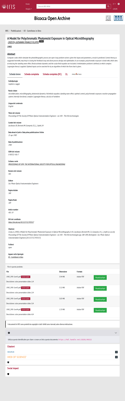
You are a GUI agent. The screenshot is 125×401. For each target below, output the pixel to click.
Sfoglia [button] (28, 9)
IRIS (6, 30)
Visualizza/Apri (100, 277)
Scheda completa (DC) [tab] (52, 74)
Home (28, 4)
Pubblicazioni (16, 30)
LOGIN (115, 9)
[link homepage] (9, 6)
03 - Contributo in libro (32, 30)
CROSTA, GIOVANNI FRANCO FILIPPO (23, 42)
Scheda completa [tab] (31, 74)
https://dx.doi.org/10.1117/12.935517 (21, 222)
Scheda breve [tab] (15, 74)
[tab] (66, 74)
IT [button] (113, 4)
